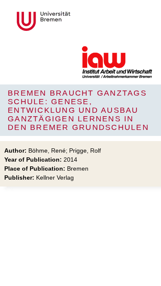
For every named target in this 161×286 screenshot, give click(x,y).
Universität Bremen (72, 21)
